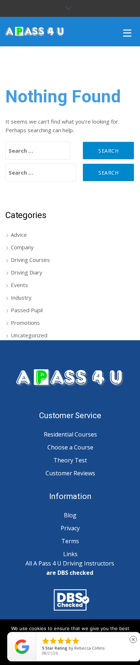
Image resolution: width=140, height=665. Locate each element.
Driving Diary (26, 272)
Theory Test (70, 460)
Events (19, 284)
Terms (70, 541)
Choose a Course (70, 447)
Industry (21, 297)
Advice (19, 234)
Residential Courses (70, 434)
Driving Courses (30, 259)
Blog (70, 515)
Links (70, 554)
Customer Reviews (70, 473)
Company (22, 247)
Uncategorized (29, 335)
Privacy (70, 528)
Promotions (25, 322)
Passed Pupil (27, 310)
